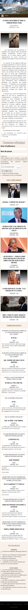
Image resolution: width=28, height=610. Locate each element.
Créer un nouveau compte (10, 173)
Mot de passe (6, 151)
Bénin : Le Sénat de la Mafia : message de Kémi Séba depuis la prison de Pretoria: (14, 316)
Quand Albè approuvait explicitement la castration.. (14, 506)
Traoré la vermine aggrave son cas (14, 529)
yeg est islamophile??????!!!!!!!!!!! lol (14, 484)
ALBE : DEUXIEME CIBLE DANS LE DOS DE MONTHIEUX (14, 361)
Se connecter (8, 133)
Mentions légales (17, 604)
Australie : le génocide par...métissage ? (14, 202)
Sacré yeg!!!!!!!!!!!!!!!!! (14, 460)
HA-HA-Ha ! (14, 338)
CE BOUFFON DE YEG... (14, 439)
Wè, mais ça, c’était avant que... (14, 383)
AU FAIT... (14, 402)
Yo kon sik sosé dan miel (9, 560)
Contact (8, 604)
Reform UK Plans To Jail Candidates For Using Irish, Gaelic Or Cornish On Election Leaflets (14, 228)
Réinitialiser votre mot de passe (12, 175)
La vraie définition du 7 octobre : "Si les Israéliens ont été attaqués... (14, 290)
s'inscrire (19, 133)
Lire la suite (5, 347)
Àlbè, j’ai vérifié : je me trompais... (14, 420)
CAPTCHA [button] (4, 156)
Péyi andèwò (14, 25)
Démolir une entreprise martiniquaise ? (14, 555)
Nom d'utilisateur (8, 146)
